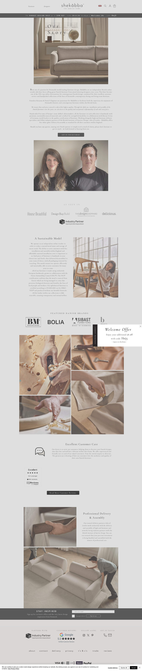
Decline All (124, 668)
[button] (140, 326)
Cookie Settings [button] (113, 668)
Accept (134, 668)
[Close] (140, 667)
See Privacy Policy (13, 669)
